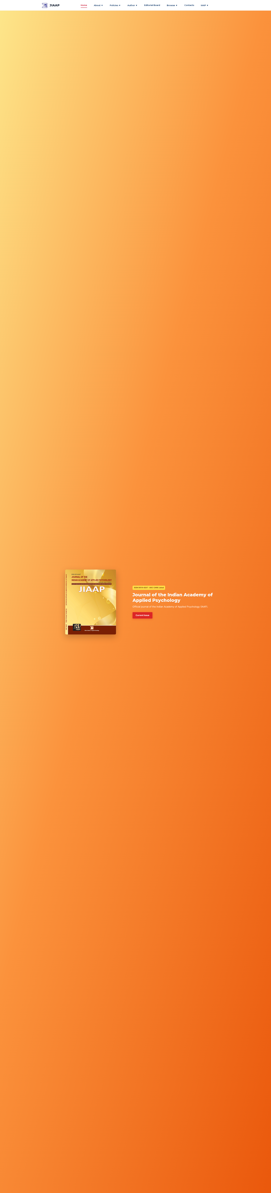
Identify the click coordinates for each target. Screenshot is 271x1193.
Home (84, 5)
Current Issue (142, 615)
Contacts (189, 5)
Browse (172, 5)
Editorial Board (152, 5)
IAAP (204, 5)
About (98, 5)
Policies (115, 5)
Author (132, 5)
